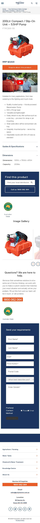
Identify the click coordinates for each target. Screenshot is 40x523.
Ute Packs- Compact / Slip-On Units (13, 10)
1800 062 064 (13, 299)
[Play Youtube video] (20, 82)
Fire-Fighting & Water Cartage (17, 9)
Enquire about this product (20, 67)
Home (4, 9)
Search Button (32, 3)
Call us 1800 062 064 (20, 189)
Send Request (12, 418)
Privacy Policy (20, 520)
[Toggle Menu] (2, 3)
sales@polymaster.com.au (20, 492)
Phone (23, 411)
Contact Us (36, 3)
